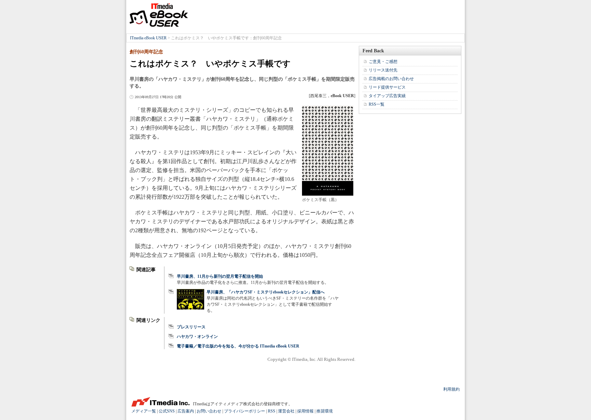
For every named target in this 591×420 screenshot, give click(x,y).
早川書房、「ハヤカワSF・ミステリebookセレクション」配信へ (266, 292)
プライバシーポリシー (244, 411)
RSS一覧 (376, 104)
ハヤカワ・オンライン (197, 336)
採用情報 (305, 411)
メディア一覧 (143, 411)
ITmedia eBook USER (159, 15)
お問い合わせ (209, 411)
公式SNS (167, 411)
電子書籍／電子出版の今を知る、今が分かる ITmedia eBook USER (238, 346)
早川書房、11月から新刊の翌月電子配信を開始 (220, 276)
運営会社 (286, 411)
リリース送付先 (383, 70)
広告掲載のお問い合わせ (391, 78)
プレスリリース (191, 327)
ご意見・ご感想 (383, 61)
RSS (271, 411)
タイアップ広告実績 (387, 95)
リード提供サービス (387, 87)
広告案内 (186, 411)
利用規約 (451, 389)
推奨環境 (324, 411)
